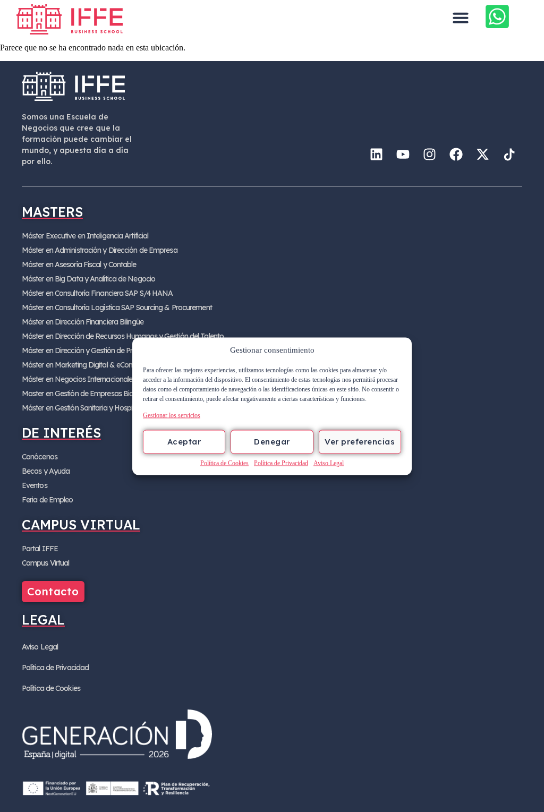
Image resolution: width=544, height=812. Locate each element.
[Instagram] (429, 154)
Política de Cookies (224, 462)
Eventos (34, 485)
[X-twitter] (482, 154)
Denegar (272, 442)
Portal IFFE (40, 548)
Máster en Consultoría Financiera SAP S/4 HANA (97, 293)
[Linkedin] (376, 154)
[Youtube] (402, 154)
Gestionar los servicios (171, 414)
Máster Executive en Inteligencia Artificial (85, 236)
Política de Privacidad (281, 462)
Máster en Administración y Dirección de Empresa (99, 250)
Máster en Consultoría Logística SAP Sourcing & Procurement (117, 307)
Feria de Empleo (47, 500)
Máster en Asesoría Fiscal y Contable (79, 264)
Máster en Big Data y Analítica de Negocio (88, 279)
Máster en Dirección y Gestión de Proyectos (90, 350)
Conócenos (39, 456)
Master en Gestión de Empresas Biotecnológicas (98, 393)
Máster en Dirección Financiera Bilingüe (82, 322)
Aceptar (184, 442)
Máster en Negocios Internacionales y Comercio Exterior (110, 379)
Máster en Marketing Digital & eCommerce (88, 365)
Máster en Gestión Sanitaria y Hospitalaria (87, 408)
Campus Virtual (45, 563)
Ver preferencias (360, 442)
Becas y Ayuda (46, 471)
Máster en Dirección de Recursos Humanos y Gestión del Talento (123, 336)
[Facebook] (456, 154)
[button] (460, 17)
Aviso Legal (328, 462)
